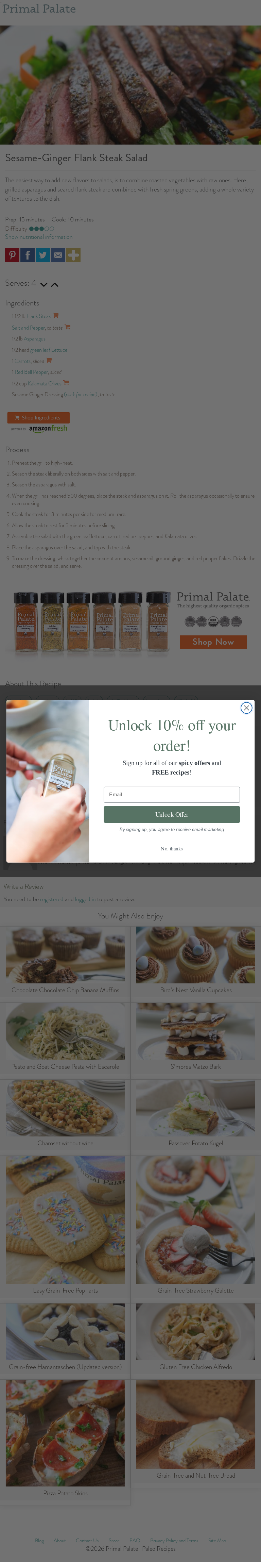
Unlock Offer (172, 814)
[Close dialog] (246, 707)
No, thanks (172, 848)
